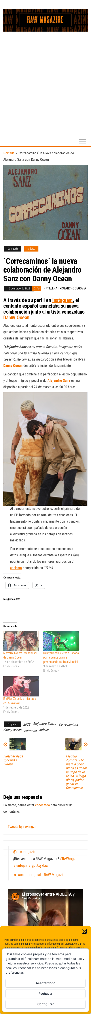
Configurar (45, 1004)
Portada (8, 153)
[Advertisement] (45, 79)
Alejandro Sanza (44, 723)
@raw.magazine (25, 852)
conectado (42, 805)
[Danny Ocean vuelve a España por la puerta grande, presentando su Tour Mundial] (61, 641)
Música (31, 248)
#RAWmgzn (68, 859)
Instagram (62, 300)
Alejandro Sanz (58, 380)
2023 (26, 724)
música (44, 730)
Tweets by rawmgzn (22, 827)
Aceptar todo (45, 983)
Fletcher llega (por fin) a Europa (13, 760)
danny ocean (12, 730)
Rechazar (45, 993)
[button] (84, 931)
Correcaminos (68, 724)
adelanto (16, 568)
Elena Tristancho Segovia (67, 288)
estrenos (30, 731)
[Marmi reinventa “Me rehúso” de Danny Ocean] (21, 641)
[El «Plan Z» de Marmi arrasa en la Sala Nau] (21, 686)
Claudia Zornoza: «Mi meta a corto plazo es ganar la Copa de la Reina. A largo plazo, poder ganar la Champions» (76, 772)
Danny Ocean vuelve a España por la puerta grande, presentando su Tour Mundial (61, 657)
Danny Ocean (16, 317)
